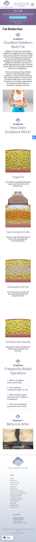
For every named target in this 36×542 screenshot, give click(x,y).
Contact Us (14, 507)
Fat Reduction (15, 497)
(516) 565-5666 (27, 14)
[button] (13, 447)
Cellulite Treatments (18, 493)
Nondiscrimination (20, 533)
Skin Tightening (16, 495)
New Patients (14, 505)
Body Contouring (16, 491)
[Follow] (18, 11)
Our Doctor (14, 482)
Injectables (14, 501)
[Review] (21, 11)
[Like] (15, 11)
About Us (13, 480)
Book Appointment (18, 17)
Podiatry (13, 487)
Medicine (13, 503)
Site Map (13, 533)
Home (12, 478)
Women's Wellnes (16, 499)
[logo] (6, 4)
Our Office (14, 484)
